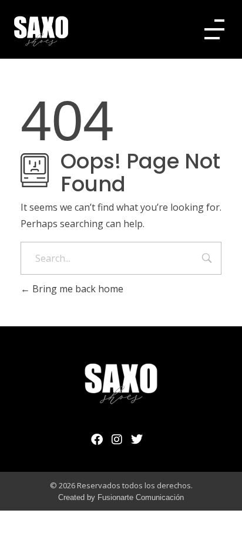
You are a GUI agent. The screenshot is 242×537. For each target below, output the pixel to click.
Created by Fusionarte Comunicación (121, 497)
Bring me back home (76, 288)
